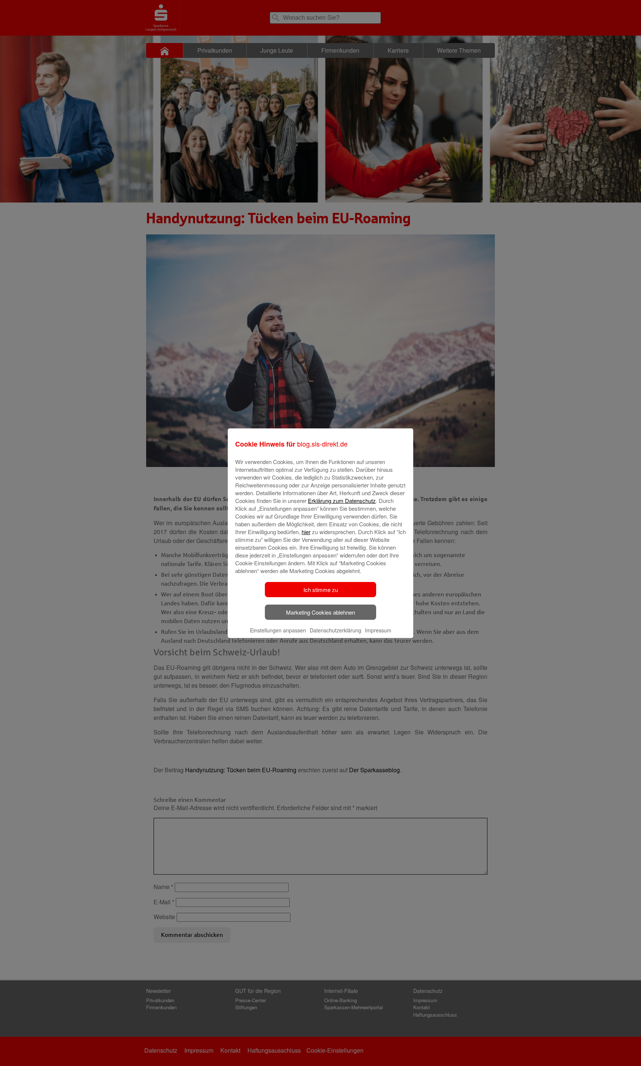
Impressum (378, 630)
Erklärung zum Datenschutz (342, 500)
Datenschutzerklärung (335, 630)
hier (306, 532)
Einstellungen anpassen (278, 630)
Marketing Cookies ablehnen (320, 612)
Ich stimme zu (320, 589)
